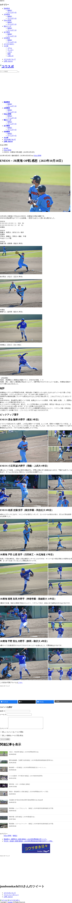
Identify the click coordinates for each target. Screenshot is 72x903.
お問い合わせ (8, 61)
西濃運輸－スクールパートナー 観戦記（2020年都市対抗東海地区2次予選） (31, 823)
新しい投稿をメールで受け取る (12, 735)
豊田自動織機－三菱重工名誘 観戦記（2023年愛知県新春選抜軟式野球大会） (31, 760)
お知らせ (11, 56)
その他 (6, 46)
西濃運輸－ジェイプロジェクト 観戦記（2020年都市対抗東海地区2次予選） (31, 808)
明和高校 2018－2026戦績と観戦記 (19, 784)
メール (3, 714)
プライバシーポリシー (11, 895)
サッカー (11, 50)
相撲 (9, 54)
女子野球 (7, 32)
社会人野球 (7, 20)
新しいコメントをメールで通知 (12, 732)
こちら (20, 682)
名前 (2, 711)
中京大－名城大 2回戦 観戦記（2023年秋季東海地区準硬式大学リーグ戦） (28, 841)
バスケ (10, 52)
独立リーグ (7, 26)
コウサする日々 (9, 44)
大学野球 (7, 14)
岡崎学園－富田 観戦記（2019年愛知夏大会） (22, 816)
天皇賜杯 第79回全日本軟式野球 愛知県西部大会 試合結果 (26, 800)
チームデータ (12, 12)
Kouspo (10, 902)
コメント (4, 728)
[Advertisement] (36, 86)
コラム (10, 48)
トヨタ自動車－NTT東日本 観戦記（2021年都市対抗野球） (26, 776)
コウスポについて (10, 59)
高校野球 (7, 8)
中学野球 (7, 38)
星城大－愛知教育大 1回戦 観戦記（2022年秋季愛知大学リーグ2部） (29, 791)
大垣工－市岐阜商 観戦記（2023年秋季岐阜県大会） (24, 752)
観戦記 (10, 10)
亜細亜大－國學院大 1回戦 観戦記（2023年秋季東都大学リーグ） (25, 839)
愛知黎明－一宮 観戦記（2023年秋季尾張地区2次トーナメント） (28, 767)
